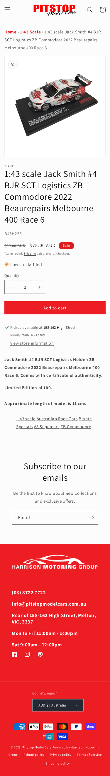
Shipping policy (58, 763)
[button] (7, 9)
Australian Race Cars (57, 418)
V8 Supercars (46, 426)
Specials (24, 426)
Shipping (30, 253)
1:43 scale (25, 418)
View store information (32, 343)
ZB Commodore (75, 426)
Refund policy (33, 755)
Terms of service (89, 755)
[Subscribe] (91, 518)
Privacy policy (61, 755)
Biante (85, 418)
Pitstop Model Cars (37, 747)
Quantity (11, 275)
